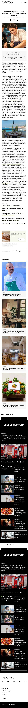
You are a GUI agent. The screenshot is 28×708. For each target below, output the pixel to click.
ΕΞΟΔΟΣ (4, 329)
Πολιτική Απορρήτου (7, 691)
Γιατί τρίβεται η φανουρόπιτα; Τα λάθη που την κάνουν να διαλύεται (18, 235)
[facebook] (10, 20)
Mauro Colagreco (6, 244)
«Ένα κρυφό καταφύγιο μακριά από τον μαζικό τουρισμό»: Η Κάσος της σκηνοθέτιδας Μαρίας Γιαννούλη (19, 501)
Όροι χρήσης (5, 688)
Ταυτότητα (4, 695)
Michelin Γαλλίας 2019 (7, 246)
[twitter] (17, 20)
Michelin (14, 244)
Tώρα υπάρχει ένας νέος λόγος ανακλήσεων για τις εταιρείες (19, 469)
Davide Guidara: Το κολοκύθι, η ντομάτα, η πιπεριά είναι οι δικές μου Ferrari (12, 294)
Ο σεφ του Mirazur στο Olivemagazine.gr (11, 205)
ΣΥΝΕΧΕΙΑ (21, 239)
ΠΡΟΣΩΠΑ (4, 292)
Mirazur (3, 170)
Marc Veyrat (13, 100)
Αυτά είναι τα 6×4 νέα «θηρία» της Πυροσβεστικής (12, 462)
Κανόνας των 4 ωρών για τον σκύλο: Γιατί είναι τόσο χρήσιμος (20, 536)
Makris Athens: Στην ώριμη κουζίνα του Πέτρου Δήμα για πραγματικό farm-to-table (13, 331)
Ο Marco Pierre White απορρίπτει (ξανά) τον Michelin (13, 224)
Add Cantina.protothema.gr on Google (13, 58)
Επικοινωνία (5, 693)
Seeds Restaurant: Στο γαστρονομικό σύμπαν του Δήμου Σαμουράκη (14, 369)
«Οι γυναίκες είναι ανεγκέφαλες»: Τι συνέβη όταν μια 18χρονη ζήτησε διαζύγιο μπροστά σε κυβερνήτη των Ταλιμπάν (19, 525)
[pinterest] (14, 20)
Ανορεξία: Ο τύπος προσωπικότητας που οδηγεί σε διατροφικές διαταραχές (20, 479)
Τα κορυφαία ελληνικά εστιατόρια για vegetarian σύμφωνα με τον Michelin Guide (14, 406)
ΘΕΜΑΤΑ (4, 403)
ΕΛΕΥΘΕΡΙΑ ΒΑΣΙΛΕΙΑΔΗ (8, 18)
